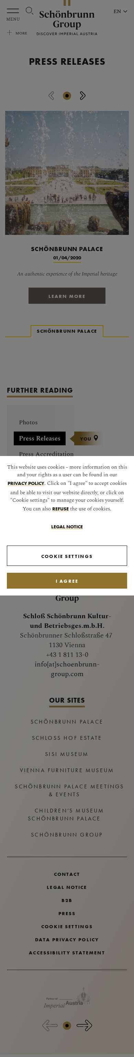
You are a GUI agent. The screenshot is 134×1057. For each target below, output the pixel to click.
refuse (60, 509)
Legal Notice (67, 527)
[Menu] (14, 11)
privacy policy (26, 483)
